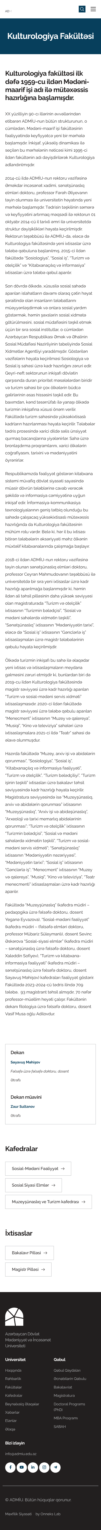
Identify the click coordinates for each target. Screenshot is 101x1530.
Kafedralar (14, 1396)
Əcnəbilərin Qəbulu (70, 1379)
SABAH (60, 1427)
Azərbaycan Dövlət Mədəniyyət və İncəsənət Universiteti (28, 1339)
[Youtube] (22, 1467)
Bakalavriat (63, 1387)
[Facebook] (10, 1467)
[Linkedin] (33, 1467)
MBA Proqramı (66, 1418)
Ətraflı (16, 1080)
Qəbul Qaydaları (67, 1371)
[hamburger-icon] (93, 9)
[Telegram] (55, 1467)
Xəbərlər (12, 1413)
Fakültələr (13, 1387)
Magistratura (64, 1396)
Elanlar (11, 1421)
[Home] (20, 8)
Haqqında (13, 1371)
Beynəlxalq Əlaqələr (22, 1404)
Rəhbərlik (13, 1379)
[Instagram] (44, 1467)
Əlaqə (10, 1429)
